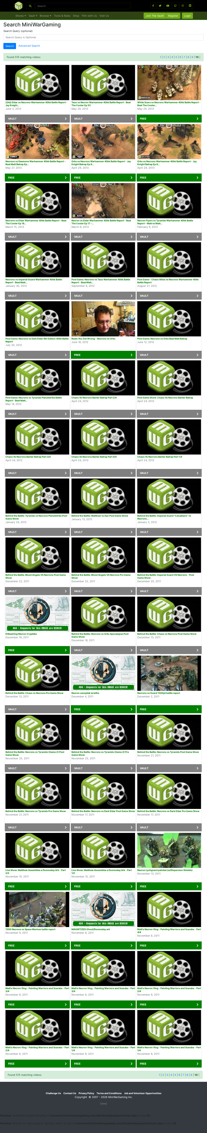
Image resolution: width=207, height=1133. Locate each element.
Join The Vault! (155, 15)
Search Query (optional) (18, 31)
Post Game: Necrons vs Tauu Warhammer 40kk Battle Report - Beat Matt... (100, 281)
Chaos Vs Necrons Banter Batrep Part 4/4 (94, 456)
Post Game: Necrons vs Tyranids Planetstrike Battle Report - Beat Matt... (33, 399)
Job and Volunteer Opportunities (142, 1093)
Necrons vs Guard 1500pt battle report (158, 693)
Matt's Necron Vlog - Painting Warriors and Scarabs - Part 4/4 (169, 931)
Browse (45, 15)
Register (173, 15)
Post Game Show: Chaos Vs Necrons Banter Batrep (165, 397)
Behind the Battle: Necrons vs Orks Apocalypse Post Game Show (100, 635)
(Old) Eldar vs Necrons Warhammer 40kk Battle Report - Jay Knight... (36, 104)
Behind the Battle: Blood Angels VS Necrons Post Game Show (35, 576)
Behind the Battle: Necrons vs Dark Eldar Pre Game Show (168, 811)
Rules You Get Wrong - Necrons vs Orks (93, 338)
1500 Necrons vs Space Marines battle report (30, 929)
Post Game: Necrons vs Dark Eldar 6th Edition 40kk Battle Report (37, 340)
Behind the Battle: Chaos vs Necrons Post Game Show (166, 633)
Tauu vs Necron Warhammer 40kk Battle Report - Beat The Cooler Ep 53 (101, 104)
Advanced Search (29, 45)
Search (9, 46)
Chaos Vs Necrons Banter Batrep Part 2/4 (94, 397)
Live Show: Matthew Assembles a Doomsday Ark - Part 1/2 (101, 871)
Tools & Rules (62, 15)
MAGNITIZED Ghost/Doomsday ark (90, 929)
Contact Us (69, 1093)
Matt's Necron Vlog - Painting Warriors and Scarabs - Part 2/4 (169, 990)
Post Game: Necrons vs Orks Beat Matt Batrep (162, 338)
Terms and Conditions (109, 1093)
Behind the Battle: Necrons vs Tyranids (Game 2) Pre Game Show (100, 753)
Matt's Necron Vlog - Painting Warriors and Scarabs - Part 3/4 (37, 990)
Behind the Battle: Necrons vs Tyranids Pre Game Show (35, 811)
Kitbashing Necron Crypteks (21, 633)
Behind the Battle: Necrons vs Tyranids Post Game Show (168, 752)
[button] (153, 6)
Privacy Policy (86, 1093)
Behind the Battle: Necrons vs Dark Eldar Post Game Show (103, 811)
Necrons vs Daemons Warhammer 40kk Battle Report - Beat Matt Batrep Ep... (35, 163)
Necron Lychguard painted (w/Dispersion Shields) (165, 870)
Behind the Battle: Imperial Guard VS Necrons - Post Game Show (165, 576)
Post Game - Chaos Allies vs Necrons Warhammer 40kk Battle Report (168, 281)
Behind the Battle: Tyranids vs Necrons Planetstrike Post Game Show (36, 517)
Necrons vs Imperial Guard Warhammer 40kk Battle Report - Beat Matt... (33, 281)
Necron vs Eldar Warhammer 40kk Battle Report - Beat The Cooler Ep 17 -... (101, 222)
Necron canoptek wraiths (85, 693)
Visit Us (104, 15)
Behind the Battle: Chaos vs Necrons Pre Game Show (34, 693)
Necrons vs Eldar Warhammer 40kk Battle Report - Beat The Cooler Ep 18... (35, 222)
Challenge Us (53, 1093)
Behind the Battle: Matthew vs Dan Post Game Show (99, 515)
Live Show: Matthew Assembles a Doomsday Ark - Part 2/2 (35, 871)
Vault (32, 15)
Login (187, 15)
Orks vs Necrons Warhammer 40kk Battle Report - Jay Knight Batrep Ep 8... (101, 163)
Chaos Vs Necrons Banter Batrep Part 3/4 (28, 456)
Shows (20, 15)
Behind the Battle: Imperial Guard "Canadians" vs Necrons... (164, 517)
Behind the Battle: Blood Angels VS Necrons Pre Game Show (101, 576)
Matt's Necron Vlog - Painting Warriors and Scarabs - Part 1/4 (103, 1049)
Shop (76, 15)
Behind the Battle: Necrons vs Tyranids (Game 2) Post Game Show (34, 753)
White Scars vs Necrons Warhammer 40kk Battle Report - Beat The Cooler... (168, 104)
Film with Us (89, 15)
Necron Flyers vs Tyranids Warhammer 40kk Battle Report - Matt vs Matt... (165, 222)
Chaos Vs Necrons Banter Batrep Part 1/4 (159, 456)
